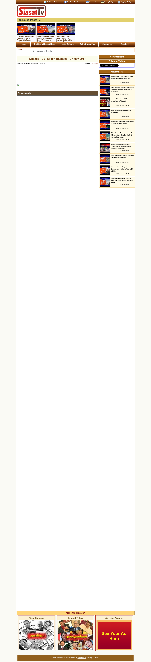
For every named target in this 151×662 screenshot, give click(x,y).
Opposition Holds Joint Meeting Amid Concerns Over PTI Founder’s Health (45, 39)
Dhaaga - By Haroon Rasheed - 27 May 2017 (57, 58)
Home (23, 44)
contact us (82, 658)
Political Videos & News (44, 44)
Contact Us (92, 2)
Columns (94, 63)
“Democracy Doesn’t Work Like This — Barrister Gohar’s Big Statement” (64, 39)
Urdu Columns (68, 44)
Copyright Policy (126, 2)
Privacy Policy (108, 2)
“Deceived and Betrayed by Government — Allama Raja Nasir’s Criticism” (25, 39)
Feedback (125, 44)
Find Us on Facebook (73, 2)
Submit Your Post (87, 44)
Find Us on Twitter (52, 2)
